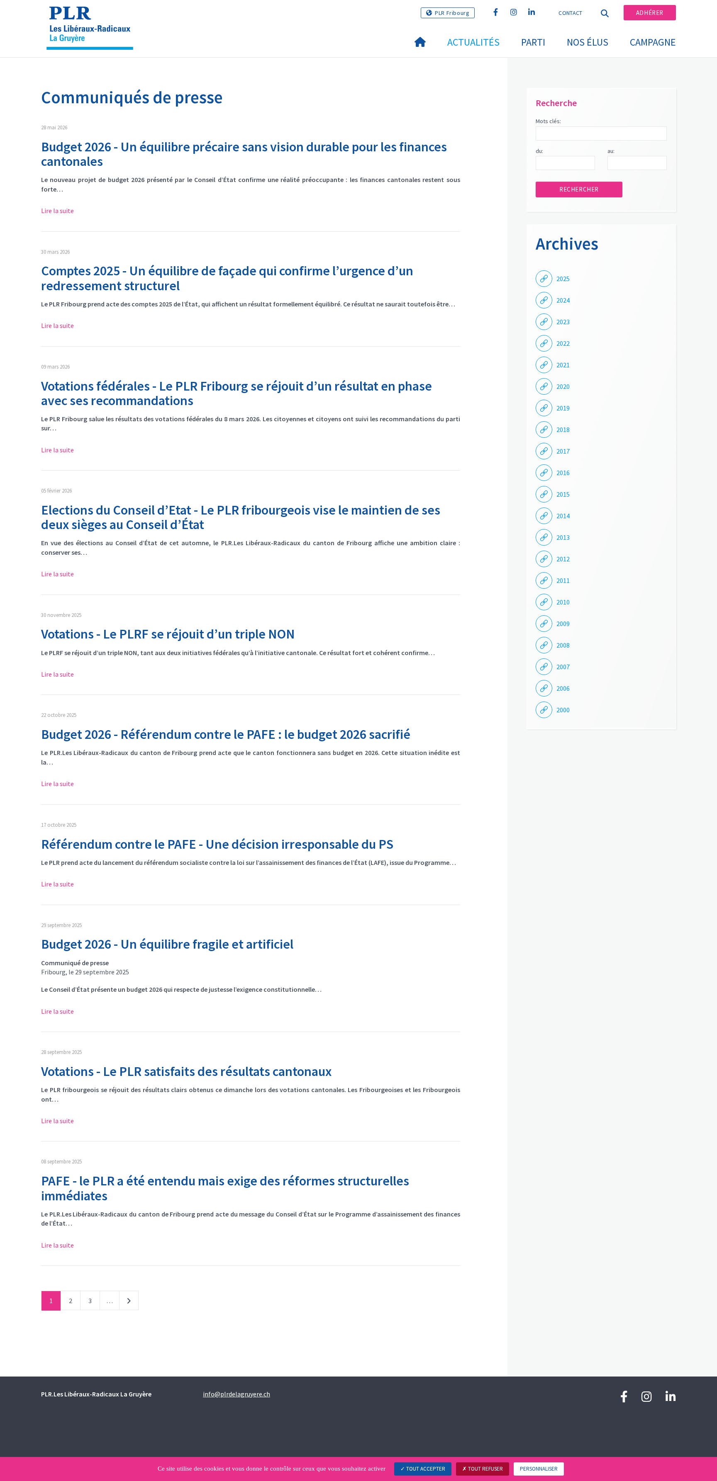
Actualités (473, 42)
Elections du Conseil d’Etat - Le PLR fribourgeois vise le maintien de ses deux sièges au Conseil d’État (240, 517)
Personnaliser (539, 1468)
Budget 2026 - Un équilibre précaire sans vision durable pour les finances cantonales (244, 154)
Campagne (653, 42)
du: (539, 151)
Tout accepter (425, 1468)
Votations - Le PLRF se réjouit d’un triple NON (168, 634)
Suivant (129, 1302)
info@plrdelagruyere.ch (236, 1394)
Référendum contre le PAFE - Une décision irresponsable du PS (217, 844)
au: (611, 151)
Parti (533, 42)
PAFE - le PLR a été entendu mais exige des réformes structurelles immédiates (225, 1188)
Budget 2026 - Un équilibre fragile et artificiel (167, 944)
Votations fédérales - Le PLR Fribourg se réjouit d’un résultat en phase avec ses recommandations (236, 393)
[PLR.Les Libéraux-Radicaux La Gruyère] (93, 17)
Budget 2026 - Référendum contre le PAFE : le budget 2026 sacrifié (225, 734)
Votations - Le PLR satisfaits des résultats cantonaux (186, 1071)
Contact (570, 13)
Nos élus (587, 42)
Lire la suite (57, 210)
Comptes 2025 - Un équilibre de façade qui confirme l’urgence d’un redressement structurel (227, 278)
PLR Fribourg (452, 13)
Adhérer (649, 13)
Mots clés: (548, 121)
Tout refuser (485, 1468)
